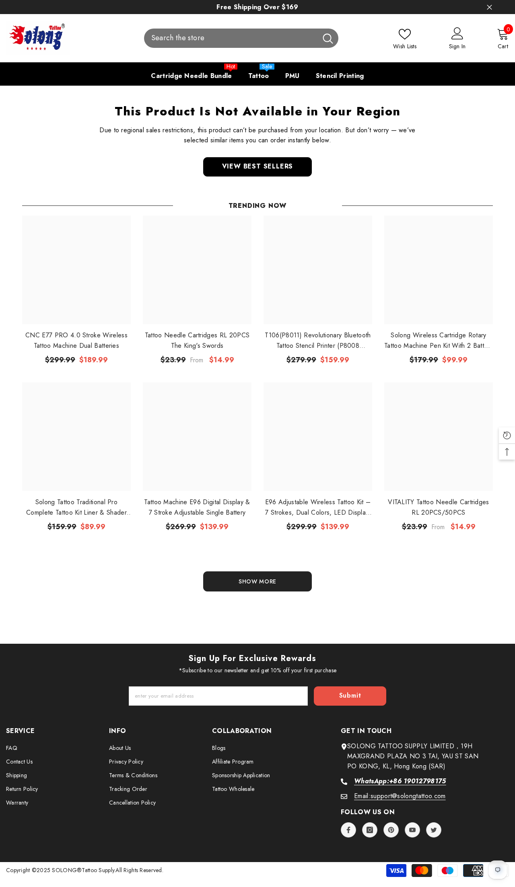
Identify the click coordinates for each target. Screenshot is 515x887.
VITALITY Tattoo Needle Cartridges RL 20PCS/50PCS (438, 507)
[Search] (241, 38)
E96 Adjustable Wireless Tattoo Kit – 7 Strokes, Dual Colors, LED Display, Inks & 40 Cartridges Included (318, 507)
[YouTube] (412, 830)
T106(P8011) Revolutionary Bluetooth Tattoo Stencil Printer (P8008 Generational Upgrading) (318, 341)
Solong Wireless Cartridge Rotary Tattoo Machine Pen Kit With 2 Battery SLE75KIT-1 (438, 341)
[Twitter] (433, 830)
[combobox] (230, 38)
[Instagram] (369, 830)
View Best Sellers (257, 166)
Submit (350, 695)
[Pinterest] (391, 830)
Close (489, 7)
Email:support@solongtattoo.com (400, 796)
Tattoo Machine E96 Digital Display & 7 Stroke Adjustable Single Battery (197, 507)
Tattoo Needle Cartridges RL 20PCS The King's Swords (197, 340)
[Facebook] (348, 830)
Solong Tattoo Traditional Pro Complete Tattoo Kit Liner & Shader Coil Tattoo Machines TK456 (76, 507)
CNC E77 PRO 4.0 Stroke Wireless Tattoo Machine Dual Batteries (76, 340)
